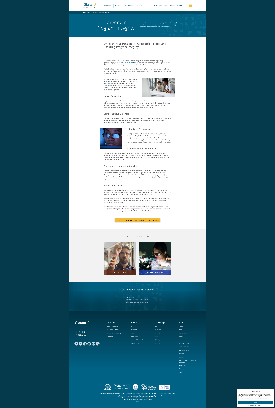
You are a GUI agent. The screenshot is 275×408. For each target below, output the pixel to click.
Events (156, 336)
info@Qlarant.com (81, 335)
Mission (181, 326)
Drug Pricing (134, 326)
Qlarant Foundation (184, 333)
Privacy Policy (259, 405)
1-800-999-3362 (79, 332)
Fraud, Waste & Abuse (112, 329)
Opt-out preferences (252, 405)
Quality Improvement (112, 326)
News (165, 5)
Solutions (108, 6)
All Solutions (110, 336)
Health (132, 333)
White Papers (158, 340)
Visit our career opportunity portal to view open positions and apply (138, 220)
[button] (272, 391)
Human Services (135, 336)
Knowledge (129, 6)
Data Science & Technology (114, 333)
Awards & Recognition (184, 346)
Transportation (135, 343)
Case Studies (158, 329)
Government (134, 329)
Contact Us (171, 5)
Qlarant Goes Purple (184, 350)
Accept (255, 402)
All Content (157, 343)
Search (155, 5)
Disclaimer (181, 369)
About (139, 6)
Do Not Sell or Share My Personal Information (187, 361)
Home (84, 12)
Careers (160, 5)
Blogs (156, 326)
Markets (118, 6)
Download (157, 333)
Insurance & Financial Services (139, 340)
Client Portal (179, 5)
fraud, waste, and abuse (130, 63)
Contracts (181, 353)
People (180, 329)
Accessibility (182, 372)
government (108, 83)
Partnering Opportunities (185, 343)
